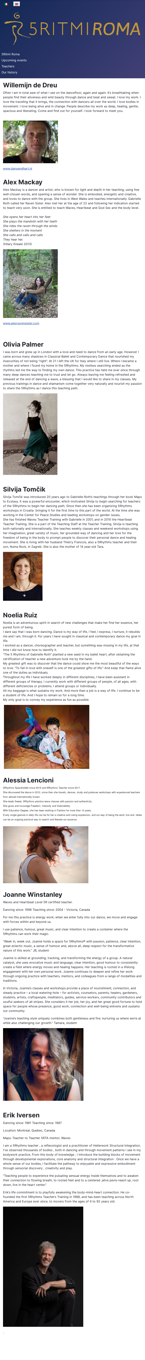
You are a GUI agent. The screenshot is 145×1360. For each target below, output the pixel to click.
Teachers (8, 66)
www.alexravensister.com (21, 323)
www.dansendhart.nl (17, 168)
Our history (9, 72)
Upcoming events (14, 60)
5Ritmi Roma (11, 54)
